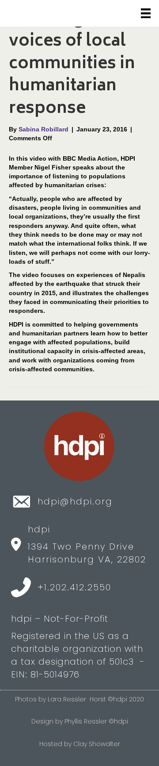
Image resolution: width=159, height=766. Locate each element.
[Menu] (146, 13)
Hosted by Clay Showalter (79, 743)
